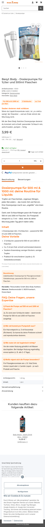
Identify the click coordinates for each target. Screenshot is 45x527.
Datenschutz (18, 520)
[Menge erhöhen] (40, 161)
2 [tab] (21, 68)
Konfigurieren (23, 492)
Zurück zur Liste (8, 13)
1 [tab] (19, 68)
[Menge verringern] (4, 161)
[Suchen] (40, 8)
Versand (20, 139)
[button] (33, 2)
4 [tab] (25, 68)
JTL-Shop (26, 524)
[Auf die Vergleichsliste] (33, 25)
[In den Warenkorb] (3, 20)
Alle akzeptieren (23, 485)
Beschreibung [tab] (8, 179)
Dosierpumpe (15, 93)
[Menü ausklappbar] (3, 1)
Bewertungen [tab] (24, 179)
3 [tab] (23, 68)
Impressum (7, 520)
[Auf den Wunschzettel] (38, 25)
